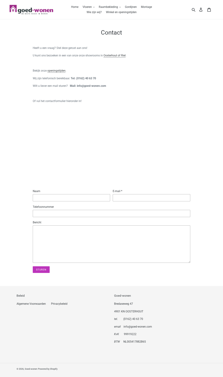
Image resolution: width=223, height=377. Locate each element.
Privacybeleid (59, 303)
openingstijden (56, 70)
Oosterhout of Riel (114, 55)
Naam (36, 191)
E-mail (117, 191)
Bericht (37, 222)
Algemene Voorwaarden (31, 303)
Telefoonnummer (43, 206)
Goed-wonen (31, 369)
